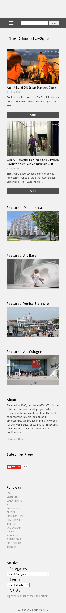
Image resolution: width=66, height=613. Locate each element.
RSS (9, 493)
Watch (33, 114)
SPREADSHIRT (15, 516)
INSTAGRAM (14, 527)
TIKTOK (11, 547)
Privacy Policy (15, 438)
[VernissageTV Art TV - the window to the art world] (24, 9)
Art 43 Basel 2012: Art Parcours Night (31, 87)
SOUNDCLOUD (15, 535)
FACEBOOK (13, 508)
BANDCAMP (14, 539)
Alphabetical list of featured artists (27, 596)
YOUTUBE (12, 496)
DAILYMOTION (15, 500)
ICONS (11, 531)
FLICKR (11, 512)
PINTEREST (13, 520)
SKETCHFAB (14, 543)
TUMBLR (12, 523)
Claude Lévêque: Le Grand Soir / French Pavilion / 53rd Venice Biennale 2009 (33, 162)
